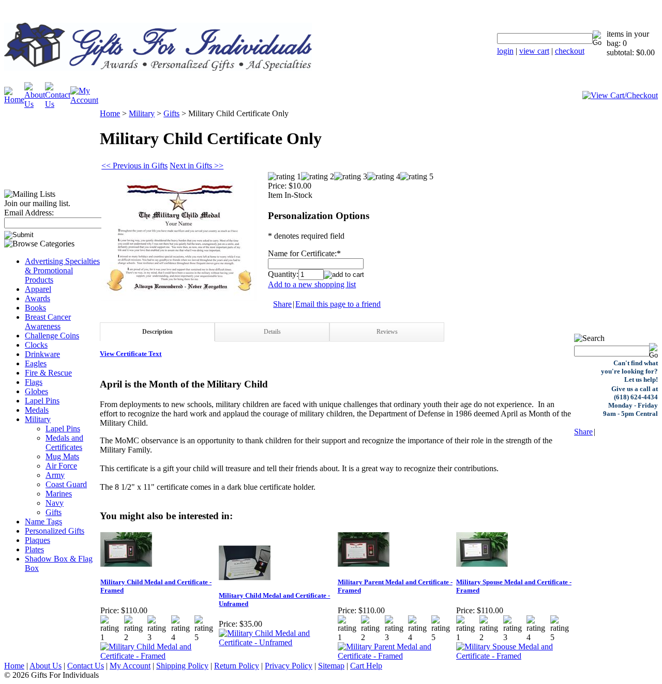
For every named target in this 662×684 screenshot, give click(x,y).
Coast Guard (66, 484)
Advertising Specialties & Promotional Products (62, 270)
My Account (130, 665)
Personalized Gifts (54, 530)
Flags (33, 382)
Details (272, 331)
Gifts (54, 512)
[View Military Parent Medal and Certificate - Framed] (396, 655)
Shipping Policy (182, 665)
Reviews (387, 331)
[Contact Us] (57, 104)
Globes (36, 391)
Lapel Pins (42, 400)
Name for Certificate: (302, 253)
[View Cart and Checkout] (620, 95)
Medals (37, 410)
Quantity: (283, 274)
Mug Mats (62, 456)
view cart (534, 50)
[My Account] (84, 100)
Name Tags (43, 521)
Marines (59, 493)
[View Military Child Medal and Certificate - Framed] (159, 655)
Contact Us (85, 665)
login (505, 50)
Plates (34, 549)
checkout (569, 50)
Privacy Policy (288, 665)
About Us (45, 665)
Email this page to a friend (338, 304)
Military (38, 419)
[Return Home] (158, 68)
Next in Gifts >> (196, 165)
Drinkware (42, 354)
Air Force (61, 465)
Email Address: (29, 212)
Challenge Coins (52, 335)
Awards (37, 298)
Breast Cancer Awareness (48, 322)
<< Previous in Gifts (134, 165)
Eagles (36, 363)
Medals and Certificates (64, 442)
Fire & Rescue (48, 372)
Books (35, 307)
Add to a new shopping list (312, 284)
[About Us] (34, 104)
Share (282, 304)
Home (110, 113)
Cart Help (366, 665)
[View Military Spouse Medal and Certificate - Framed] (515, 655)
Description (157, 331)
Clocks (36, 344)
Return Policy (236, 665)
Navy (55, 503)
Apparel (38, 289)
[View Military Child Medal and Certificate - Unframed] (277, 642)
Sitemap (331, 665)
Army (55, 475)
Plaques (37, 540)
